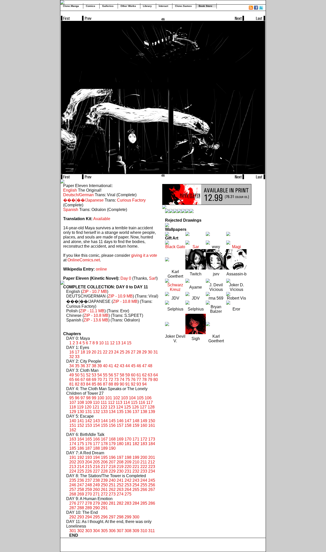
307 (120, 531)
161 (151, 425)
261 (104, 489)
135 (120, 411)
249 (96, 485)
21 (99, 352)
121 (95, 407)
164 (80, 439)
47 (144, 366)
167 (104, 439)
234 (151, 471)
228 (104, 471)
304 (96, 531)
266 (143, 489)
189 (104, 448)
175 (80, 444)
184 (151, 444)
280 (104, 503)
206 (104, 462)
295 (96, 517)
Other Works (128, 6)
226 (88, 471)
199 (135, 457)
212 (151, 462)
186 (80, 448)
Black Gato (175, 247)
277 (80, 503)
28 (139, 352)
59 (127, 375)
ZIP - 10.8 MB (125, 301)
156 (112, 425)
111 (104, 402)
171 (135, 439)
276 (72, 503)
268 (72, 494)
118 (72, 407)
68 (88, 379)
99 (94, 398)
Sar (152, 278)
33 (77, 357)
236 (80, 480)
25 (122, 352)
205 (96, 462)
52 (88, 375)
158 (128, 425)
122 (103, 407)
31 (155, 352)
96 (77, 398)
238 (96, 480)
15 (129, 343)
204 (88, 462)
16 (71, 352)
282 (120, 503)
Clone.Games (183, 6)
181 (128, 444)
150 (151, 421)
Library (147, 6)
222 (143, 466)
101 (108, 398)
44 (127, 366)
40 (105, 366)
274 (120, 494)
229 (112, 471)
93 (139, 384)
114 (126, 402)
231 (128, 471)
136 (128, 411)
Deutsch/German (78, 195)
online (101, 269)
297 (112, 517)
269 (80, 494)
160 (143, 425)
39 (99, 366)
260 (96, 489)
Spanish (70, 209)
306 (112, 531)
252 (120, 485)
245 (151, 480)
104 (132, 398)
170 (128, 439)
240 (112, 480)
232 (135, 471)
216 (96, 466)
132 (96, 411)
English (70, 190)
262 (112, 489)
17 (77, 352)
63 (150, 375)
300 (135, 517)
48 (150, 366)
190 (112, 448)
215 (88, 466)
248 (88, 485)
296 (104, 517)
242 (128, 480)
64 (155, 375)
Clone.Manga (71, 6)
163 (72, 439)
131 (88, 411)
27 (133, 352)
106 (148, 398)
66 (77, 379)
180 (120, 444)
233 (143, 471)
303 (88, 531)
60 (133, 375)
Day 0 (125, 278)
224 (72, 471)
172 (143, 439)
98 (88, 398)
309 (135, 531)
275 (128, 494)
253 (128, 485)
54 (99, 375)
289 (88, 508)
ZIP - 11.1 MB (92, 311)
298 (120, 517)
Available (101, 219)
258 (80, 489)
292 (72, 517)
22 (105, 352)
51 (82, 375)
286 (151, 503)
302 (80, 531)
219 (120, 466)
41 (110, 366)
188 (96, 448)
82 (77, 384)
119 (80, 407)
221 (135, 466)
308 (128, 531)
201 (151, 457)
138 (143, 411)
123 (111, 407)
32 (71, 357)
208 (120, 462)
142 (88, 421)
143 (96, 421)
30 (150, 352)
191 (72, 457)
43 (122, 366)
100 (100, 398)
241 (120, 480)
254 (135, 485)
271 (96, 494)
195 (104, 457)
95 (71, 398)
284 (135, 503)
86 (99, 384)
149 (143, 421)
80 (155, 379)
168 (112, 439)
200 (143, 457)
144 (104, 421)
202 (72, 462)
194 (96, 457)
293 (80, 517)
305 (104, 531)
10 (101, 343)
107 (72, 402)
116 (142, 402)
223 (151, 466)
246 (72, 485)
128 (151, 407)
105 (140, 398)
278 (88, 503)
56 (110, 375)
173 (151, 439)
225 (80, 471)
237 (88, 480)
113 (119, 402)
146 (120, 421)
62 (144, 375)
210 (135, 462)
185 (72, 448)
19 (88, 352)
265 (135, 489)
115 (134, 402)
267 (151, 489)
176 (88, 444)
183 (143, 444)
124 (119, 407)
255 (143, 485)
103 (124, 398)
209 (128, 462)
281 (112, 503)
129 (72, 411)
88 (110, 384)
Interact (163, 6)
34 (71, 366)
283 (128, 503)
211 (143, 462)
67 (82, 379)
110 (96, 402)
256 (151, 485)
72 (110, 379)
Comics (90, 6)
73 (116, 379)
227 (96, 471)
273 (112, 494)
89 (116, 384)
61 (139, 375)
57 (116, 375)
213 (72, 466)
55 (105, 375)
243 (135, 480)
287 (72, 508)
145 (112, 421)
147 (128, 421)
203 (80, 462)
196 (112, 457)
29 (144, 352)
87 (105, 384)
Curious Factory (131, 200)
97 (82, 398)
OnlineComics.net (83, 260)
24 (116, 352)
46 (139, 366)
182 (135, 444)
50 (77, 375)
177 (96, 444)
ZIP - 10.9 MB (120, 296)
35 (77, 366)
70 (99, 379)
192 (80, 457)
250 (104, 485)
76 (133, 379)
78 (144, 379)
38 (94, 366)
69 (94, 379)
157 (120, 425)
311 (151, 531)
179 (112, 444)
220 (128, 466)
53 (94, 375)
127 (143, 407)
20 (94, 352)
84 (88, 384)
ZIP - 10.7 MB (94, 291)
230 (120, 471)
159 (135, 425)
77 (139, 379)
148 (135, 421)
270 (88, 494)
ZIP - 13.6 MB (96, 320)
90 (122, 384)
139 (151, 411)
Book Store (205, 6)
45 (133, 366)
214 (80, 466)
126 (135, 407)
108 (80, 402)
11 (107, 343)
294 (88, 517)
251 (112, 485)
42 (116, 366)
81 (71, 384)
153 (88, 425)
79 (150, 379)
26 (127, 352)
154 (96, 425)
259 (88, 489)
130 (80, 411)
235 (72, 480)
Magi (236, 247)
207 (112, 462)
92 (133, 384)
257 (72, 489)
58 (122, 375)
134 (112, 411)
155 (104, 425)
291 (104, 508)
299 (128, 517)
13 (118, 343)
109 (88, 402)
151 (72, 425)
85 (94, 384)
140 (72, 421)
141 (80, 421)
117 (149, 402)
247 (80, 485)
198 (128, 457)
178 (104, 444)
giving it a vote (144, 255)
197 (120, 457)
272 (104, 494)
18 (82, 352)
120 (88, 407)
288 (80, 508)
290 (96, 508)
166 (96, 439)
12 (112, 343)
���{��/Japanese (83, 200)
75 (127, 379)
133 (104, 411)
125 (127, 407)
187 (88, 448)
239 (104, 480)
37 (88, 366)
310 (143, 531)
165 (88, 439)
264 (128, 489)
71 (105, 379)
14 (123, 343)
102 (116, 398)
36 (82, 366)
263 (120, 489)
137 (135, 411)
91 (127, 384)
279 (96, 503)
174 (72, 444)
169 (120, 439)
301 (72, 531)
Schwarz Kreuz (175, 287)
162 (72, 430)
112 (111, 402)
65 (71, 379)
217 (104, 466)
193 (88, 457)
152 (80, 425)
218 (112, 466)
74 (122, 379)
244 (143, 480)
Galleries (108, 6)
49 (71, 375)
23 (110, 352)
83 (82, 384)
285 (143, 503)
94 (144, 384)
